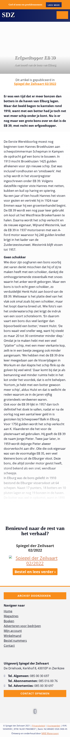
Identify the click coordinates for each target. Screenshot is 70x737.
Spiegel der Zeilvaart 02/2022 (35, 84)
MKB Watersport (50, 733)
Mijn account (13, 631)
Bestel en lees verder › (35, 571)
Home (8, 611)
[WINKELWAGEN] (62, 15)
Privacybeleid (38, 725)
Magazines (11, 616)
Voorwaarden (53, 725)
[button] (50, 15)
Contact (9, 646)
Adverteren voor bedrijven (22, 626)
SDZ (8, 15)
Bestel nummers (15, 641)
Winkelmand (12, 636)
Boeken (9, 621)
